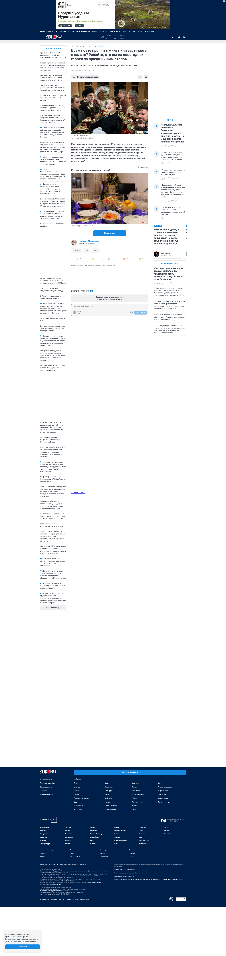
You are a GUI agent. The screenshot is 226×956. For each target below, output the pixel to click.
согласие (13, 941)
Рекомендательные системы (124, 876)
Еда (75, 802)
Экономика (163, 798)
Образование (110, 809)
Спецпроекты (164, 802)
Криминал (109, 787)
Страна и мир (163, 791)
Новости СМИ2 (78, 492)
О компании (45, 791)
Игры (140, 31)
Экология (162, 794)
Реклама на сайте (47, 783)
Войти (79, 313)
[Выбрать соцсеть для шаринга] (146, 77)
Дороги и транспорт (82, 798)
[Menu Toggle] (41, 37)
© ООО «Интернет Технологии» (78, 899)
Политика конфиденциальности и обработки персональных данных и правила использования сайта (148, 879)
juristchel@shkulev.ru (94, 882)
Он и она (135, 783)
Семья (134, 809)
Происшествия (138, 794)
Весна (76, 791)
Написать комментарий (87, 77)
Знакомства (60, 31)
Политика (136, 791)
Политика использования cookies (125, 873)
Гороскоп (104, 31)
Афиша (95, 31)
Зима (107, 783)
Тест (86, 251)
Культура (108, 791)
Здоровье (78, 809)
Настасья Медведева (89, 241)
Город (76, 794)
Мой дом (108, 798)
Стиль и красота (165, 787)
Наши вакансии (46, 794)
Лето (107, 794)
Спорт (160, 783)
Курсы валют (115, 31)
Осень (134, 787)
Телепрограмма (83, 31)
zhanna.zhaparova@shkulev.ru (50, 891)
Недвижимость (46, 31)
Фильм (95, 251)
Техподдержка (46, 787)
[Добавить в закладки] (139, 77)
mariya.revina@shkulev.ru (48, 894)
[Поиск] (173, 37)
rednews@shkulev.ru (67, 881)
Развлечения (137, 802)
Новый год (77, 251)
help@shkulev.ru (55, 884)
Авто (76, 783)
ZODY (134, 31)
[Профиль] (184, 37)
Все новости (53, 48)
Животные (78, 806)
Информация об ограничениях (124, 870)
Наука (107, 802)
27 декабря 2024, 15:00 (79, 71)
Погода (71, 31)
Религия (135, 806)
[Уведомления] (179, 37)
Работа (134, 798)
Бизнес (77, 787)
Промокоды (149, 31)
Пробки (126, 31)
